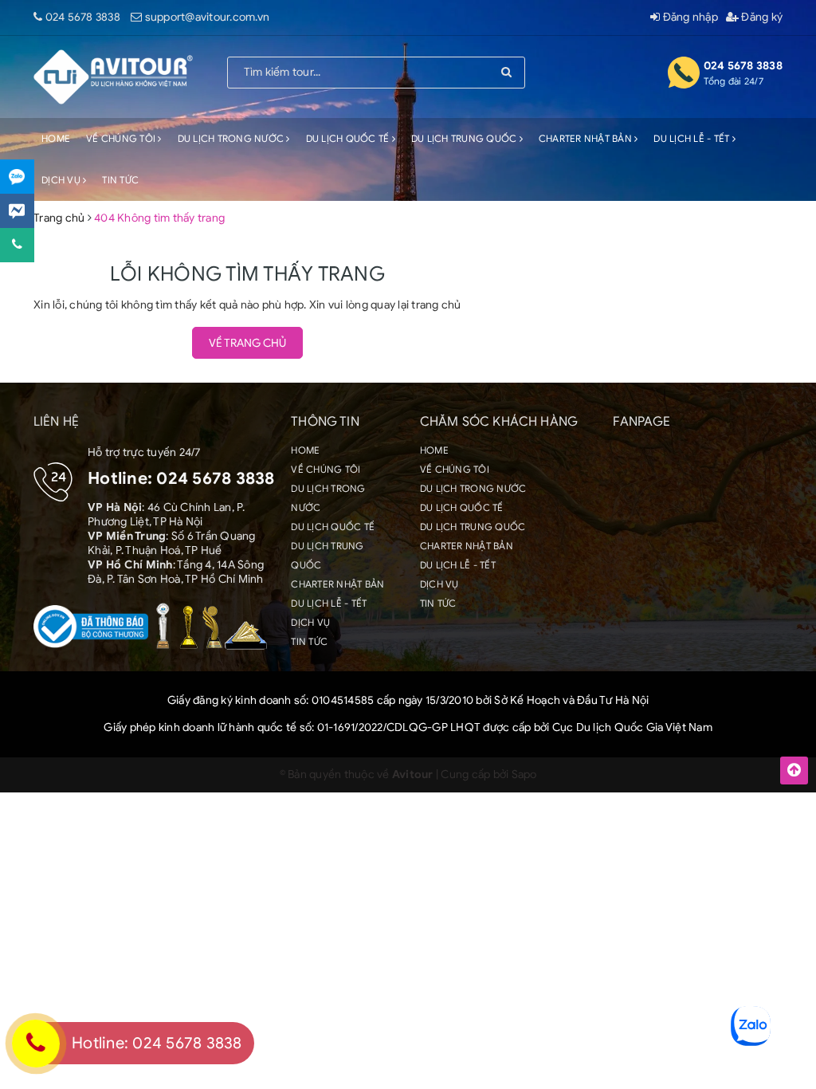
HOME (55, 138)
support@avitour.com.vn (207, 17)
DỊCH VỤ (62, 180)
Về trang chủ (247, 343)
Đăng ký (761, 17)
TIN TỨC (120, 180)
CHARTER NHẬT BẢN (586, 138)
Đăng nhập (689, 17)
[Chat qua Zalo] (17, 176)
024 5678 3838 (82, 17)
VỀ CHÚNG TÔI (122, 138)
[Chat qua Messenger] (17, 211)
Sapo (524, 774)
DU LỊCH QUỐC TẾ (349, 138)
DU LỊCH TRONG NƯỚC (232, 138)
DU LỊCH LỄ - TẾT (692, 138)
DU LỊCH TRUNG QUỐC (465, 138)
